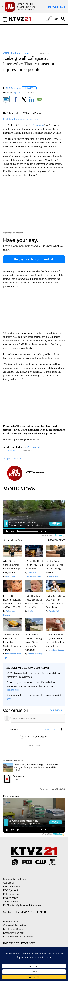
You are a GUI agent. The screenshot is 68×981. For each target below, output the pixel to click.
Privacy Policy (10, 897)
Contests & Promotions (14, 925)
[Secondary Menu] (7, 18)
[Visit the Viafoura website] (58, 789)
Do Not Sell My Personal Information (22, 905)
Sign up (59, 710)
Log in (52, 710)
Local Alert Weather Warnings (18, 936)
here (8, 699)
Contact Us (8, 882)
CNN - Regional (32, 447)
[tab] (12, 729)
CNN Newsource (13, 88)
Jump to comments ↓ (13, 458)
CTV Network (37, 125)
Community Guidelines (14, 879)
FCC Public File (11, 894)
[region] (34, 750)
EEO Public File (11, 886)
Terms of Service (11, 901)
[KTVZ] (22, 19)
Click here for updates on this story (20, 119)
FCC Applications (12, 890)
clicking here (12, 689)
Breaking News (11, 921)
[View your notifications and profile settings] (62, 729)
